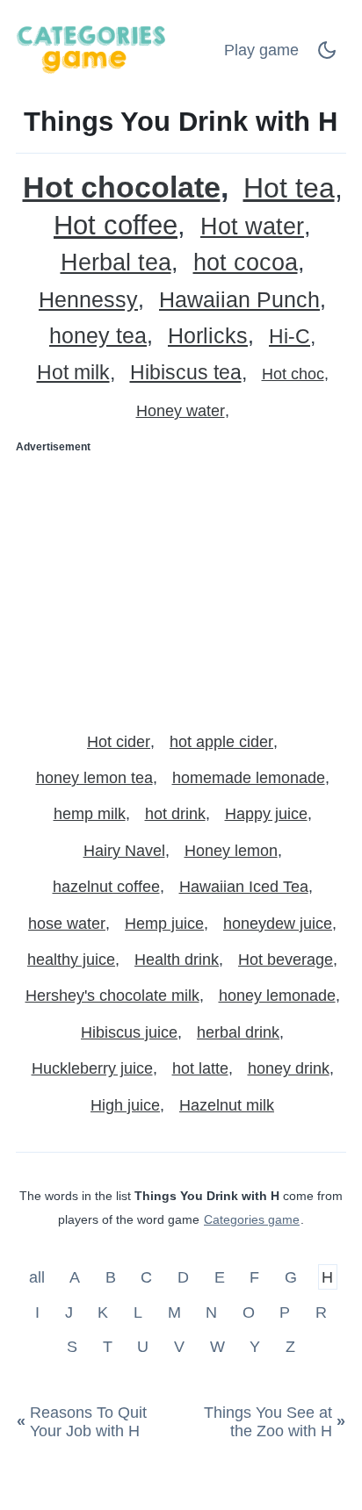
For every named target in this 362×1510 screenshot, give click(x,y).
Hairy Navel (124, 850)
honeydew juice (277, 923)
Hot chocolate (122, 187)
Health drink (176, 959)
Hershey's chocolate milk (112, 995)
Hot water (252, 227)
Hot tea (289, 188)
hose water (66, 923)
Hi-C (289, 337)
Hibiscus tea (186, 373)
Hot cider (118, 742)
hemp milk (90, 814)
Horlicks (208, 336)
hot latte (200, 1068)
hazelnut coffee (106, 886)
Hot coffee (115, 225)
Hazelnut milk (226, 1105)
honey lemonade (277, 995)
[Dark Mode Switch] (326, 55)
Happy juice (266, 814)
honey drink (288, 1068)
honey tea (98, 336)
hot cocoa (245, 263)
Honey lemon (231, 850)
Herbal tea (116, 263)
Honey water (180, 411)
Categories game (252, 1219)
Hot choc (293, 374)
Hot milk (73, 373)
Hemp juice (164, 923)
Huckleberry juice (92, 1068)
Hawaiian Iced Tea (243, 886)
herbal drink (238, 1032)
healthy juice (71, 959)
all (39, 1277)
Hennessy (88, 300)
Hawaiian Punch (239, 300)
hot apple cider (221, 742)
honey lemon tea (94, 778)
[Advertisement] (181, 585)
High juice (125, 1105)
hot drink (175, 814)
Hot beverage (285, 959)
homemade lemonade (248, 778)
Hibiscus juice (129, 1032)
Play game (261, 50)
